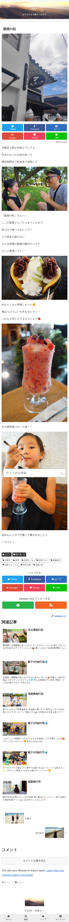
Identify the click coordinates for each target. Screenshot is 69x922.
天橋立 (7, 560)
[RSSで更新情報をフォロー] (51, 605)
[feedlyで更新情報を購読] (18, 605)
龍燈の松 (39, 565)
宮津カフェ (29, 560)
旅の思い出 (20, 554)
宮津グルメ (43, 560)
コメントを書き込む (34, 860)
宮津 (17, 560)
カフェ (8, 554)
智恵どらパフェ (11, 565)
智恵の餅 (27, 565)
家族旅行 (56, 560)
